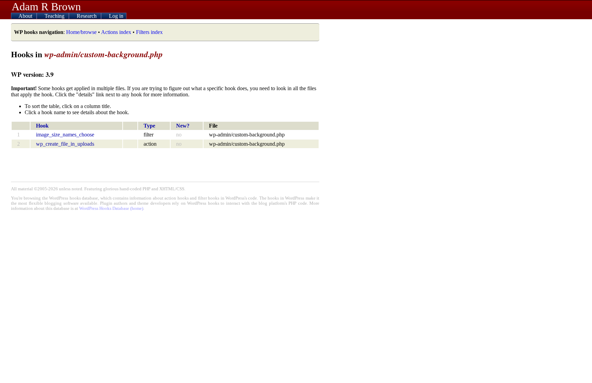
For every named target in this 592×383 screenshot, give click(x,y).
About (26, 16)
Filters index (149, 32)
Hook (42, 126)
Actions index (116, 32)
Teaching (55, 16)
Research (87, 16)
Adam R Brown (46, 6)
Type (149, 126)
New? (182, 126)
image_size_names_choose (65, 134)
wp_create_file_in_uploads (65, 144)
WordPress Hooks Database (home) (111, 208)
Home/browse (81, 32)
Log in (116, 16)
